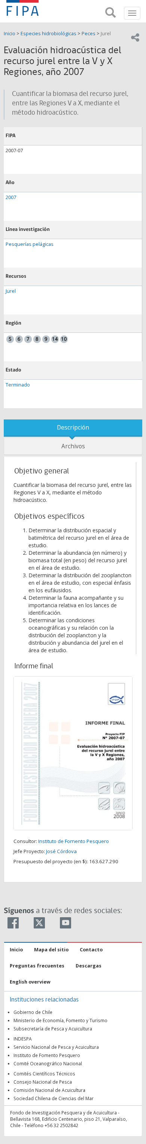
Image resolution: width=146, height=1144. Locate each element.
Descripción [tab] (73, 427)
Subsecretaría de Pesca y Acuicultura (52, 1029)
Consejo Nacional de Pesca (42, 1082)
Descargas (88, 966)
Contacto (91, 949)
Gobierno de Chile (32, 1012)
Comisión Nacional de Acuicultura (49, 1090)
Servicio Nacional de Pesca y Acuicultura (56, 1047)
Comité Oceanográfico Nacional (47, 1063)
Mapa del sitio (51, 949)
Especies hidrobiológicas (48, 33)
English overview (30, 982)
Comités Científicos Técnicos (44, 1074)
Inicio (10, 33)
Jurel (106, 33)
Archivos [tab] (73, 446)
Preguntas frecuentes (37, 966)
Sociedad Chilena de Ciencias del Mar (53, 1098)
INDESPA (22, 1039)
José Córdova (61, 851)
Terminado (18, 385)
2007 (11, 197)
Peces (88, 33)
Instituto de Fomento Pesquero (73, 841)
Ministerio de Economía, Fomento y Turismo (60, 1020)
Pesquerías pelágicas (30, 244)
